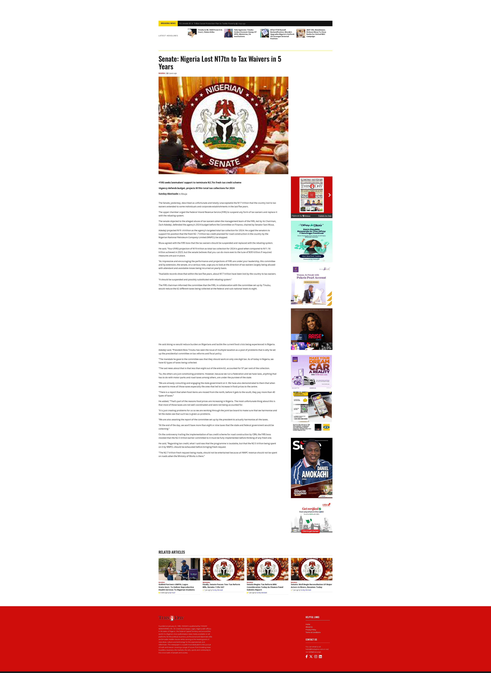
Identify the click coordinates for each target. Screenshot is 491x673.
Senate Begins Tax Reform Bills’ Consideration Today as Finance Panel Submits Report (265, 587)
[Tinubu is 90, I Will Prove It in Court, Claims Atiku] (192, 33)
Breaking (206, 582)
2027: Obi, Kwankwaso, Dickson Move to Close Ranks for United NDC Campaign (316, 33)
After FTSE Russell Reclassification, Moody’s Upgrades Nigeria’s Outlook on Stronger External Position (282, 34)
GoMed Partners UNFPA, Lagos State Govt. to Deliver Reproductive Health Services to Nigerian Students (177, 587)
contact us (313, 652)
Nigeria (162, 73)
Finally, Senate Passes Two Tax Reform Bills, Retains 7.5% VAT (221, 585)
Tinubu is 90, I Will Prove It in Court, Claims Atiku (210, 31)
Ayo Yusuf (172, 593)
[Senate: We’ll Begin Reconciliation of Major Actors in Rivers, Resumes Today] (311, 569)
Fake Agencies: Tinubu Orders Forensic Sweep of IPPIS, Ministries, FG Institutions (245, 33)
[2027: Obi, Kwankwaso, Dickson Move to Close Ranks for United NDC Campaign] (301, 33)
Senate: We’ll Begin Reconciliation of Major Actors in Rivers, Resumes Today (311, 585)
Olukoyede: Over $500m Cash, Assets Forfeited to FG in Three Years (209, 23)
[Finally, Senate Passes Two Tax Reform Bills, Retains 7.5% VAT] (223, 569)
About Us (309, 627)
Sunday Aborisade (217, 590)
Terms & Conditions (313, 632)
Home (308, 624)
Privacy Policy (311, 629)
